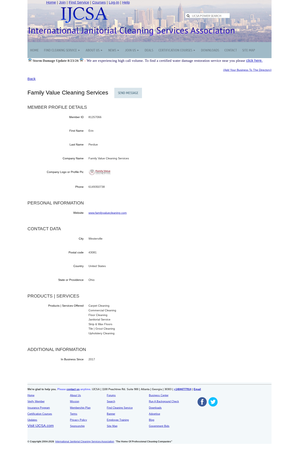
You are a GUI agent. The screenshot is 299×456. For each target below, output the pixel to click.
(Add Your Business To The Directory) (247, 70)
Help (126, 2)
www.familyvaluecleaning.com (107, 212)
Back (31, 79)
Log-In (114, 2)
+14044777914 (182, 389)
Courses (99, 2)
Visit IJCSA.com (40, 426)
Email (197, 389)
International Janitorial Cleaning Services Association (84, 441)
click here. (254, 61)
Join (62, 2)
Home (51, 2)
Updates (32, 419)
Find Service (79, 2)
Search (111, 401)
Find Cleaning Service (120, 407)
